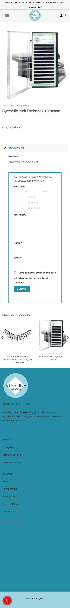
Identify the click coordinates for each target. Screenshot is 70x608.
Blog (62, 2)
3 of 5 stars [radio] (21, 197)
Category (8, 106)
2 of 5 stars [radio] (35, 191)
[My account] (61, 15)
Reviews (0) (16, 147)
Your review (20, 215)
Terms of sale (21, 2)
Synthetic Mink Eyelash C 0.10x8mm (52, 358)
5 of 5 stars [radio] (21, 208)
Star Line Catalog (11, 455)
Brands (6, 439)
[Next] (67, 344)
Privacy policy (52, 2)
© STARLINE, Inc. (35, 598)
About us (9, 2)
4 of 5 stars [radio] (21, 202)
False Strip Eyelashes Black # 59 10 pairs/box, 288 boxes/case (18, 360)
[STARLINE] (35, 15)
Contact (32, 7)
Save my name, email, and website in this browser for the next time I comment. (35, 278)
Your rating (19, 186)
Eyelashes (23, 106)
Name (18, 243)
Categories (8, 447)
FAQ (40, 7)
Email (17, 258)
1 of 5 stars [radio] (18, 191)
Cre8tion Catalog (11, 462)
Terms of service (36, 2)
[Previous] (2, 344)
